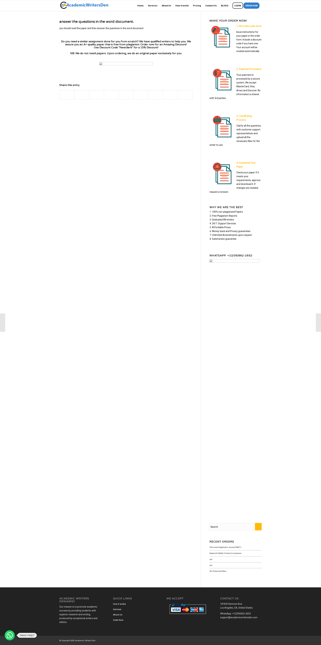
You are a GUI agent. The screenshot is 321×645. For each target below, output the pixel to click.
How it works (119, 604)
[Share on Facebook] (67, 94)
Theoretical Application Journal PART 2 (225, 547)
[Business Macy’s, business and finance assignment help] (2, 322)
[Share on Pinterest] (111, 94)
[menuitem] (140, 5)
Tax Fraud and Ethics (218, 571)
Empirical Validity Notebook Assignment (225, 553)
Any (210, 559)
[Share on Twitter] (81, 94)
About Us (117, 614)
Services (117, 609)
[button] (10, 635)
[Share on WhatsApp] (96, 94)
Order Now (118, 620)
